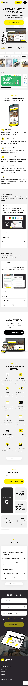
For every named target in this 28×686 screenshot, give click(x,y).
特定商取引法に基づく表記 (6, 679)
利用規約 (7, 619)
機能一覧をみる (14, 458)
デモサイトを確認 (14, 332)
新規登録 (18, 2)
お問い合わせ (4, 669)
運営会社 (3, 671)
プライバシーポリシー (15, 619)
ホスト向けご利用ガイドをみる (14, 584)
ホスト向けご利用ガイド (6, 664)
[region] (14, 81)
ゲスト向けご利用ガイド (6, 666)
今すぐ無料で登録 (14, 22)
